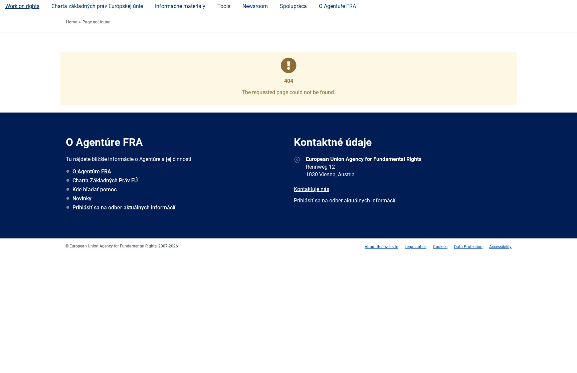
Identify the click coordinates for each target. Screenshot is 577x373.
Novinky (81, 198)
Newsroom (255, 6)
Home (71, 22)
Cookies (440, 246)
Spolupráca (293, 6)
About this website (381, 246)
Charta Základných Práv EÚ (105, 180)
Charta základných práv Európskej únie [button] (97, 6)
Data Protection (468, 246)
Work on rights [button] (22, 6)
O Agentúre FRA (91, 171)
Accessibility (500, 246)
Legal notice (415, 246)
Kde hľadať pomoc (94, 189)
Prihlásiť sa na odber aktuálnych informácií (123, 207)
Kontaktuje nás (311, 189)
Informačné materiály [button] (180, 6)
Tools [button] (223, 6)
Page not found (96, 22)
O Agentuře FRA (337, 6)
